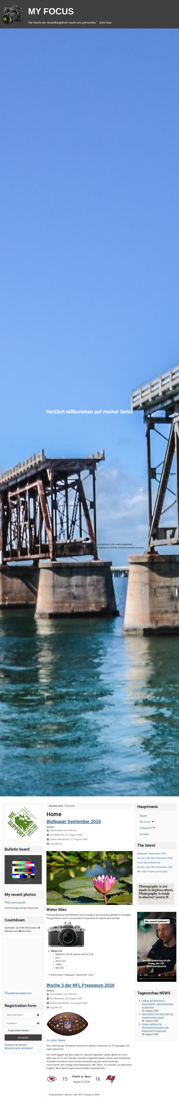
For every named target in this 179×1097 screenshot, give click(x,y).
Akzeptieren (43, 554)
